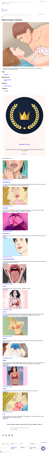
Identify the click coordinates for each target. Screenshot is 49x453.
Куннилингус (6, 233)
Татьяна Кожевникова (8, 259)
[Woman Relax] (11, 7)
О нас (5, 80)
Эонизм (5, 338)
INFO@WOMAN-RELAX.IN (12, 2)
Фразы (4, 360)
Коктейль (6, 90)
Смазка (5, 286)
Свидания (5, 207)
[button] (24, 153)
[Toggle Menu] (3, 11)
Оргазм (5, 311)
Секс (4, 414)
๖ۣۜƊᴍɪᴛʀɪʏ (6, 74)
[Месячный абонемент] (24, 133)
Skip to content (4, 10)
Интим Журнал (7, 79)
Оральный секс (7, 182)
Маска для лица (7, 85)
